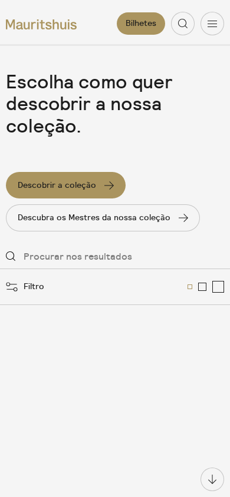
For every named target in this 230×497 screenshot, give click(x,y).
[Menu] (212, 23)
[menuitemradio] (190, 286)
